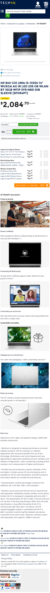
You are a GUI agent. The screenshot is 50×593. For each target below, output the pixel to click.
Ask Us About (24, 539)
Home (2, 23)
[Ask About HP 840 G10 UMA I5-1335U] (10, 73)
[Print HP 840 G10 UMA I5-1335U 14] (2, 528)
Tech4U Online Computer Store (27, 564)
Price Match (24, 547)
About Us (5, 555)
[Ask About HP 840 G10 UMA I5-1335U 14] (2, 536)
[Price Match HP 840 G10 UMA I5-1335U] (25, 76)
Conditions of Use (30, 555)
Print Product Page (24, 532)
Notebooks (30, 23)
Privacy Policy (6, 558)
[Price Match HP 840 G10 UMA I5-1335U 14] (2, 543)
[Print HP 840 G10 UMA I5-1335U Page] (25, 70)
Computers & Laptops (16, 23)
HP (7, 114)
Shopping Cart (46, 4)
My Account (38, 4)
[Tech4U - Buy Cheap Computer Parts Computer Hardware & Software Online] (9, 4)
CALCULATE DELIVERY (28, 124)
